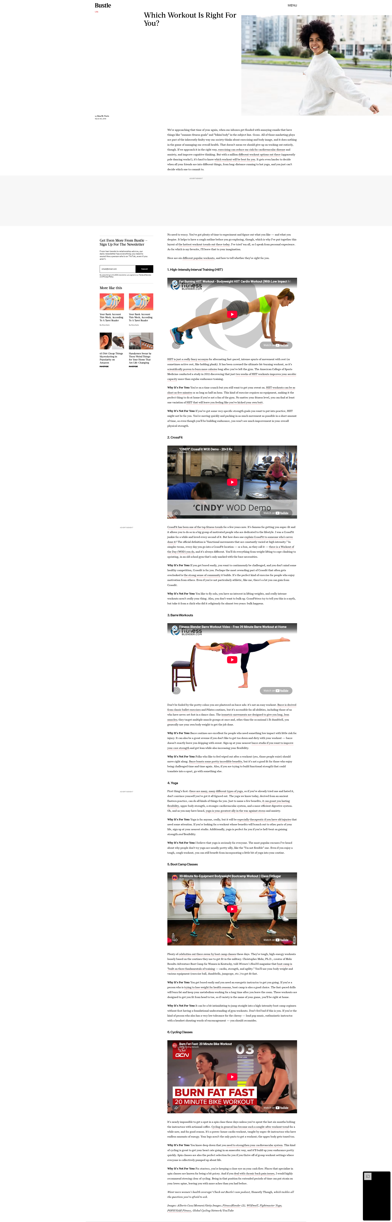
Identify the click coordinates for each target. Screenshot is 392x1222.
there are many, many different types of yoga (216, 791)
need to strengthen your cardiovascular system (255, 1145)
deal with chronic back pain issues (254, 1173)
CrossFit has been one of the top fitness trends (195, 527)
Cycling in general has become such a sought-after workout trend (250, 1126)
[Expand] (366, 1174)
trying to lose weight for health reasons (207, 987)
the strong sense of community (202, 575)
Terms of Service (145, 275)
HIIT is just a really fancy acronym (187, 359)
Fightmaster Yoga (270, 1205)
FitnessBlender (231, 1205)
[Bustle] (103, 5)
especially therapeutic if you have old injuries (264, 819)
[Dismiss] (387, 1174)
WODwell (252, 1205)
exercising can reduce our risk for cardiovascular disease (251, 149)
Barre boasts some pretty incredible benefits (215, 761)
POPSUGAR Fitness (179, 1210)
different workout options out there (259, 154)
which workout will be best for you (234, 159)
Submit (144, 269)
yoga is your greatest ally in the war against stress (236, 810)
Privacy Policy (108, 277)
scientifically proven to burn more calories (192, 369)
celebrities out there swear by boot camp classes (207, 954)
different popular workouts (199, 258)
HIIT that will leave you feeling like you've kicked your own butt (225, 402)
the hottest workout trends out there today (204, 244)
